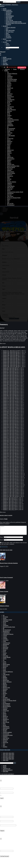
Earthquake (15, 292)
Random (8, 34)
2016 (10, 756)
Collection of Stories (8, 634)
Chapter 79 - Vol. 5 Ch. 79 (9, 397)
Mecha (9, 161)
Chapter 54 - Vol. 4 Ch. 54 (9, 433)
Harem (9, 140)
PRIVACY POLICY (7, 770)
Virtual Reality (11, 186)
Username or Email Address (7, 849)
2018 (4, 756)
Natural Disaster (6, 293)
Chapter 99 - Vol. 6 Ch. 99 (9, 368)
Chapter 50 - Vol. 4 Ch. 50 (9, 438)
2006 (4, 760)
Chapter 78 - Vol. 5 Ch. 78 (9, 398)
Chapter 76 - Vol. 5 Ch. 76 (9, 401)
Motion (5, 690)
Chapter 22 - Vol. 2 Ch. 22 (9, 479)
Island (20, 292)
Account (5, 42)
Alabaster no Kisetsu (4, 605)
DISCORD (8, 40)
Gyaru (8, 117)
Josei (8, 105)
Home (4, 207)
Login (7, 43)
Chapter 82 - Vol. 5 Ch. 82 (9, 392)
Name (7, 33)
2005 (7, 760)
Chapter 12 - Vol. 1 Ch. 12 (9, 493)
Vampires (9, 183)
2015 (12, 756)
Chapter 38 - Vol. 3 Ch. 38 (9, 456)
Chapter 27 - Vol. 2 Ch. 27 (9, 472)
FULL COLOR (9, 20)
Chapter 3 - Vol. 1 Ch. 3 (9, 506)
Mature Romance (11, 109)
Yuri (8, 202)
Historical (9, 141)
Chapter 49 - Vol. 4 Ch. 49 (9, 440)
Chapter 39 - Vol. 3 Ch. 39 (9, 454)
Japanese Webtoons (12, 73)
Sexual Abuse (10, 171)
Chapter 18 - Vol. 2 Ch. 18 (9, 485)
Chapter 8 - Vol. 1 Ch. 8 (9, 499)
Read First (11, 318)
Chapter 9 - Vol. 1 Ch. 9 (9, 498)
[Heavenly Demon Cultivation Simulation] (2, 560)
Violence (9, 184)
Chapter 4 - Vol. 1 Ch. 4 (9, 505)
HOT (7, 29)
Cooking (9, 122)
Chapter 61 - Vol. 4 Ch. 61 (9, 423)
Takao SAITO (5, 265)
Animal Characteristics (13, 119)
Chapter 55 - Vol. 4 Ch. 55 (9, 431)
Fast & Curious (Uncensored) (6, 577)
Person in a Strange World (13, 197)
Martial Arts (10, 157)
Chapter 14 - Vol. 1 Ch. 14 (9, 490)
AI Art (4, 622)
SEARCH (5, 26)
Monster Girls (10, 164)
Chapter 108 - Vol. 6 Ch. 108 (10, 355)
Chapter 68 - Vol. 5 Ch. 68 (9, 413)
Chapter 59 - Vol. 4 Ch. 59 (9, 425)
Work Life (9, 189)
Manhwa (9, 153)
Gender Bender (11, 135)
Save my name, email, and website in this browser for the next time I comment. (13, 543)
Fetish (8, 131)
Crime (8, 92)
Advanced (2, 51)
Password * (3, 791)
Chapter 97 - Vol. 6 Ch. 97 (9, 371)
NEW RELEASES (10, 30)
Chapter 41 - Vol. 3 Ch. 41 (9, 451)
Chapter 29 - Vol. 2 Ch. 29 (9, 469)
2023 (12, 753)
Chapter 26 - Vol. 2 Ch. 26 (9, 473)
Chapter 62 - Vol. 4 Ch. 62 (9, 421)
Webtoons (7, 69)
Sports (8, 190)
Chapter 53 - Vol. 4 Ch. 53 (9, 434)
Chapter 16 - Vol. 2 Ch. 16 (9, 488)
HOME (4, 8)
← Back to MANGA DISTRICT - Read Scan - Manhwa (13, 803)
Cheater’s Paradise (4, 591)
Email (1, 540)
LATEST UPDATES (10, 27)
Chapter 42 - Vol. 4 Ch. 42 (9, 450)
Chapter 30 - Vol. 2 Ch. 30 (9, 467)
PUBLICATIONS (7, 10)
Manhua (9, 151)
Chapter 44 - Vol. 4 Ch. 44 (9, 447)
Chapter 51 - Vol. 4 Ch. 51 (9, 437)
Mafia (8, 147)
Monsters (9, 111)
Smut (8, 177)
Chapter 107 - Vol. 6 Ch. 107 (10, 356)
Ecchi (8, 102)
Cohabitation (10, 121)
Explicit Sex (10, 138)
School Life (10, 88)
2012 (10, 757)
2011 (12, 757)
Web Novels (10, 187)
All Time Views (9, 32)
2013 (7, 757)
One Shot (9, 108)
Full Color (9, 132)
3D (8, 72)
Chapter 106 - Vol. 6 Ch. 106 (10, 358)
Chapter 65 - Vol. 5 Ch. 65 (9, 417)
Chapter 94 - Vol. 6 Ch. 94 (9, 375)
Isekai (8, 145)
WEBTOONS (9, 11)
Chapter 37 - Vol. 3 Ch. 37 (9, 457)
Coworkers (10, 124)
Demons (9, 143)
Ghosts (9, 134)
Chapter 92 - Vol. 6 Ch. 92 (9, 378)
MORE (6, 70)
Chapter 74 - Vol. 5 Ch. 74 (9, 404)
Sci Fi (8, 114)
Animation (10, 76)
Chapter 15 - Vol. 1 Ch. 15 (9, 489)
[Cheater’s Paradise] (2, 588)
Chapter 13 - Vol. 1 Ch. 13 (9, 492)
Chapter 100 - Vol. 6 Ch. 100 (10, 366)
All (4, 67)
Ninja (8, 154)
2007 (12, 759)
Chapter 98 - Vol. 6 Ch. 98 (9, 369)
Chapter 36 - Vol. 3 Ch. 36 (9, 459)
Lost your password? (5, 801)
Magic (8, 148)
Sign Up (2, 809)
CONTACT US (6, 768)
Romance (22, 69)
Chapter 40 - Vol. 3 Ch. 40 (9, 453)
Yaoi (8, 200)
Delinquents (10, 125)
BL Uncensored (11, 128)
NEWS (4, 39)
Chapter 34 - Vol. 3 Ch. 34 (9, 462)
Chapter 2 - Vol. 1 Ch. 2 (9, 508)
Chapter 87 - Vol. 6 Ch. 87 (9, 385)
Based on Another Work (13, 166)
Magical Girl (10, 150)
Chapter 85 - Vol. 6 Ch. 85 (9, 388)
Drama (15, 69)
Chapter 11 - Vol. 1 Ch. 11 (9, 495)
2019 (12, 754)
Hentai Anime (6, 664)
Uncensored (6, 733)
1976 (3, 308)
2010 (4, 759)
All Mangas (5, 208)
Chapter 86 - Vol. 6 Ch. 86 (9, 387)
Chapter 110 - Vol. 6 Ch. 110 (10, 352)
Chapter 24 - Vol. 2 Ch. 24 (9, 476)
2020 (10, 754)
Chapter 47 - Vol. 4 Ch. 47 (9, 443)
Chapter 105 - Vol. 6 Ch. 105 (10, 359)
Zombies (9, 115)
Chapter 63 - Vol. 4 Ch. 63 (9, 420)
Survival (9, 194)
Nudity (9, 156)
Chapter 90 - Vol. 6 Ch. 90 (9, 381)
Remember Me (5, 795)
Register (8, 45)
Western (5, 741)
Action (9, 82)
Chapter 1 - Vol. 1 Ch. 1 (9, 509)
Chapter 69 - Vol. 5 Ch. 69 (9, 411)
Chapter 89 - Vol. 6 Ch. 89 (9, 382)
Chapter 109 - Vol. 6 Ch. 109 (10, 353)
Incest (8, 180)
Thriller (9, 98)
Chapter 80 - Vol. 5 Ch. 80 (9, 395)
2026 (4, 753)
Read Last (16, 318)
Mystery (9, 85)
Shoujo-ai (9, 174)
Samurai (9, 170)
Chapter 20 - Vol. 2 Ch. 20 (9, 482)
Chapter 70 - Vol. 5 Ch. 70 (9, 410)
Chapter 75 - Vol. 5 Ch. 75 (9, 402)
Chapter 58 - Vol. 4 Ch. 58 (9, 427)
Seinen (9, 89)
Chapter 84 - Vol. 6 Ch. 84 (9, 389)
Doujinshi (9, 101)
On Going (8, 36)
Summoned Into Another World (15, 192)
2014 (4, 757)
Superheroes (10, 193)
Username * (3, 815)
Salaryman (10, 169)
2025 (7, 753)
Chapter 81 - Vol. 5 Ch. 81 (9, 394)
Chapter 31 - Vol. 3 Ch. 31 (9, 466)
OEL (4, 696)
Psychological (10, 205)
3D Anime (9, 78)
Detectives (10, 93)
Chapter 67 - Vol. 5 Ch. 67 (9, 414)
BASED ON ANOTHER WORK (13, 21)
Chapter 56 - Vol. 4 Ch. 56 (9, 430)
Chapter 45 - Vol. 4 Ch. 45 (9, 446)
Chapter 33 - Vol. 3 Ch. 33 (9, 463)
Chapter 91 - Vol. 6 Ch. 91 (9, 379)
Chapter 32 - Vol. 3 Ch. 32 (9, 464)
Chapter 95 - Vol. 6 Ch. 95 (9, 374)
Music (8, 112)
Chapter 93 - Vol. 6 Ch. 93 (9, 376)
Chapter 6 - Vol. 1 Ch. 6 (9, 502)
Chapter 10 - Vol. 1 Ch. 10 (9, 496)
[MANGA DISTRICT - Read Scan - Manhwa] (11, 6)
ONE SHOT (9, 19)
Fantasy (9, 104)
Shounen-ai (10, 176)
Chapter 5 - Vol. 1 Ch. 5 (9, 503)
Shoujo (9, 86)
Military (9, 163)
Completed (8, 37)
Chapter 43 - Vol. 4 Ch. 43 (9, 449)
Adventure (10, 118)
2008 (10, 759)
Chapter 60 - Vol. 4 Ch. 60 (9, 424)
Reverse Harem (11, 167)
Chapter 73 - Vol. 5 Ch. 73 (9, 405)
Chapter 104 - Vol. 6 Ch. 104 (10, 361)
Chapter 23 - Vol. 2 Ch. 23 (9, 477)
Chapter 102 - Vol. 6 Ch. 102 (10, 363)
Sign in (2, 784)
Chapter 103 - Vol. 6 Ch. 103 (10, 362)
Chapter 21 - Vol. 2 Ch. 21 (9, 480)
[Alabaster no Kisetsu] (2, 602)
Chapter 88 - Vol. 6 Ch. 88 (9, 384)
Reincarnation (10, 158)
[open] (0, 53)
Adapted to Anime (11, 80)
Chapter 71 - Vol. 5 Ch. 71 (9, 408)
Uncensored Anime (12, 79)
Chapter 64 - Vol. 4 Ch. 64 (9, 418)
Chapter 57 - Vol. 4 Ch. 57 (9, 428)
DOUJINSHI (9, 17)
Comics (9, 75)
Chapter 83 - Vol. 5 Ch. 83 (9, 391)
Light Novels (10, 106)
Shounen (9, 95)
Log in (1, 833)
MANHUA (8, 14)
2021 (7, 754)
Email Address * (4, 819)
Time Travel (10, 196)
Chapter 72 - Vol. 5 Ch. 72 (9, 407)
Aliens (8, 91)
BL (8, 127)
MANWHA (8, 13)
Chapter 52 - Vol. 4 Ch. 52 (9, 436)
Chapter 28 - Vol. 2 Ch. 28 (9, 470)
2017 (7, 756)
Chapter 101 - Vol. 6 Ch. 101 (10, 365)
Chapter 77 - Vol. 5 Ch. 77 (9, 400)
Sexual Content (11, 173)
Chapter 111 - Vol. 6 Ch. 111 (10, 350)
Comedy (9, 83)
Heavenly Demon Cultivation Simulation (9, 563)
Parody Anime (6, 699)
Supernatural (10, 96)
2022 (4, 754)
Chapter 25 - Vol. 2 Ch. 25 (9, 475)
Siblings (9, 179)
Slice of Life (10, 203)
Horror (9, 144)
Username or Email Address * (7, 787)
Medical (9, 160)
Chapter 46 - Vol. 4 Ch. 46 (9, 444)
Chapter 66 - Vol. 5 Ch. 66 (9, 415)
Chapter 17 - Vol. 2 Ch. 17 (9, 486)
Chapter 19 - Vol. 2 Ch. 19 (9, 483)
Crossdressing (10, 99)
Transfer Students (11, 182)
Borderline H (10, 130)
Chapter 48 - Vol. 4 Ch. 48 (9, 441)
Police (8, 199)
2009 (7, 759)
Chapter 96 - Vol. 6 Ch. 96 (9, 372)
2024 (10, 753)
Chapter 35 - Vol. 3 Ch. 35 (9, 460)
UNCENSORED (10, 16)
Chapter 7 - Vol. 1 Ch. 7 (9, 501)
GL (8, 137)
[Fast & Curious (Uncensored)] (2, 574)
